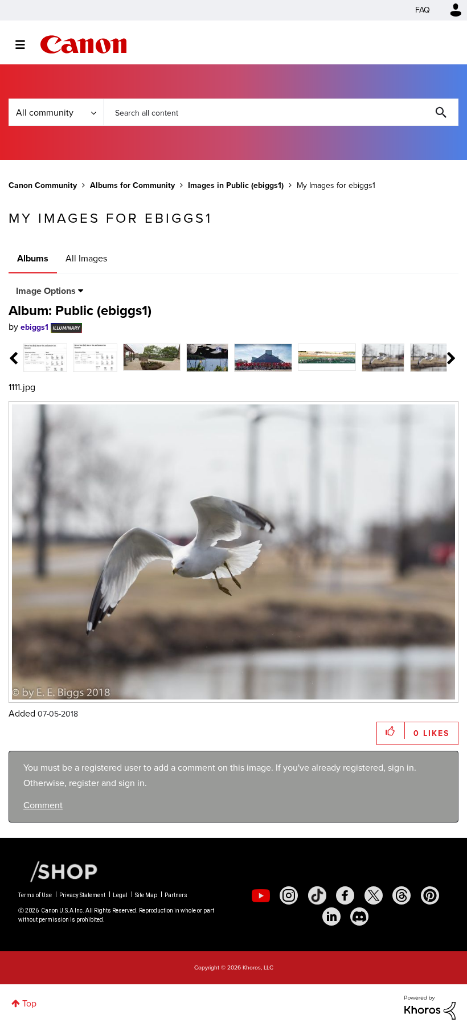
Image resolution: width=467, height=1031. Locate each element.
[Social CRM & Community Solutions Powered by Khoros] (430, 1006)
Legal (120, 895)
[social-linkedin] (331, 916)
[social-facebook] (345, 895)
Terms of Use (35, 895)
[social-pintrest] (430, 895)
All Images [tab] (86, 258)
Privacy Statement (82, 895)
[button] (391, 730)
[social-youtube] (261, 895)
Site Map (146, 895)
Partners (176, 895)
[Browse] (25, 44)
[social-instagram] (289, 895)
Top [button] (29, 1003)
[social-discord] (359, 916)
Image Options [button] (46, 290)
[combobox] (280, 112)
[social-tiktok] (317, 895)
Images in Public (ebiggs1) (236, 185)
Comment (43, 805)
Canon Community (83, 44)
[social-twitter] (373, 895)
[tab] (45, 356)
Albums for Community (132, 185)
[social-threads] (401, 895)
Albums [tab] (32, 258)
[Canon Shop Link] (58, 871)
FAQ (422, 10)
